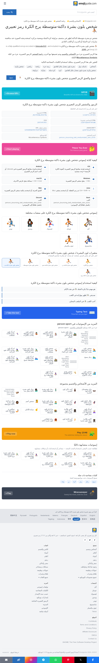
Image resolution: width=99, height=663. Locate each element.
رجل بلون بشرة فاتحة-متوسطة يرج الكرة (11, 454)
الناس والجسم (43, 549)
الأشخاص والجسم (75, 21)
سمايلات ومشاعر (42, 567)
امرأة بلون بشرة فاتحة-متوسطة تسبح (31, 358)
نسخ (11, 78)
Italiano (55, 515)
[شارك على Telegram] (43, 660)
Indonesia (61, 519)
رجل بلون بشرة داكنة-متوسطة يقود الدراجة (30, 350)
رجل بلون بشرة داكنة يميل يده (30, 390)
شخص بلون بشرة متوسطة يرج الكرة (69, 454)
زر (68, 482)
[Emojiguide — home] (85, 3)
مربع (94, 482)
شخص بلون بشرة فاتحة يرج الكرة (49, 464)
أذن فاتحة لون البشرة (70, 420)
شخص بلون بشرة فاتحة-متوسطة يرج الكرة (89, 455)
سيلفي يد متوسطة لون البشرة (12, 411)
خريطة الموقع (15, 652)
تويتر (95, 601)
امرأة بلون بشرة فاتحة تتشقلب (13, 333)
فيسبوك (94, 594)
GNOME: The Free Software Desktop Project (80, 642)
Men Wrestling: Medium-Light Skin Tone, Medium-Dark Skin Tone (88, 338)
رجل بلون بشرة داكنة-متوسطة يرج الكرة (49, 454)
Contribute (92, 621)
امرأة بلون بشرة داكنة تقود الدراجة (11, 350)
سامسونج (93, 604)
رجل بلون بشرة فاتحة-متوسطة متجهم (49, 402)
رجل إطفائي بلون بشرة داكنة (49, 420)
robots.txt (5, 652)
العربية (76, 519)
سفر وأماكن (92, 563)
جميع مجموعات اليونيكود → (87, 577)
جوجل (94, 590)
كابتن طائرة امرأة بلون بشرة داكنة (70, 411)
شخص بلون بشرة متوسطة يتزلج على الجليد (50, 334)
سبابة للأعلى (31, 409)
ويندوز (94, 597)
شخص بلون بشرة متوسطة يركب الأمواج (88, 373)
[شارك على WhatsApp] (56, 660)
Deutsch (74, 515)
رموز (95, 560)
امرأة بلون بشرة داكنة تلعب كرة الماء (69, 350)
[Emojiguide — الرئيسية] (94, 530)
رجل (87, 482)
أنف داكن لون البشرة (70, 390)
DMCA (94, 635)
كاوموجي (45, 608)
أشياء (95, 556)
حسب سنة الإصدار (41, 594)
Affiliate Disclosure (89, 632)
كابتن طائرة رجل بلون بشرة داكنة (88, 420)
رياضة (37, 67)
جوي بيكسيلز (92, 608)
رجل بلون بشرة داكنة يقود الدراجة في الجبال (69, 334)
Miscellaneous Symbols (38, 137)
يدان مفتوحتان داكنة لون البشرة (89, 391)
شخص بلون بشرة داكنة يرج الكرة (69, 464)
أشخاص (93, 67)
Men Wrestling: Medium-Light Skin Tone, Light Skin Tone (69, 362)
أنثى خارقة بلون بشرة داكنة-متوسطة (69, 402)
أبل (95, 587)
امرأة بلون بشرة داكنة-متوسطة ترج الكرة (50, 374)
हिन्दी (69, 519)
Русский (23, 515)
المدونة (45, 604)
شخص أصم (32, 401)
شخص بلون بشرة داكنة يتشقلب (51, 350)
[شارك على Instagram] (31, 660)
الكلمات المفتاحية (42, 590)
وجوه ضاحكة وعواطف (89, 567)
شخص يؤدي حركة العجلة (70, 372)
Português (33, 515)
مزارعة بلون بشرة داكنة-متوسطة (50, 411)
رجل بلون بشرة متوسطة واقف (49, 390)
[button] (74, 114)
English (92, 515)
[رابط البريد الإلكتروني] (6, 660)
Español (83, 515)
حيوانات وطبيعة (91, 570)
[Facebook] (95, 540)
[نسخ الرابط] (18, 660)
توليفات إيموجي (42, 587)
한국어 (84, 519)
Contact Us (92, 639)
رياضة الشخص (60, 21)
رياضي (29, 67)
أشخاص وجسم (91, 549)
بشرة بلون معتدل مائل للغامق (64, 67)
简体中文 (13, 515)
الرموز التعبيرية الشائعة (40, 601)
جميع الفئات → (43, 577)
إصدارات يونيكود (42, 597)
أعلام (95, 553)
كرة (60, 70)
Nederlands (45, 515)
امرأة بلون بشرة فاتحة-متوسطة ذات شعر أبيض (89, 411)
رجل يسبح (90, 357)
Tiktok (94, 611)
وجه (63, 482)
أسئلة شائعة (43, 611)
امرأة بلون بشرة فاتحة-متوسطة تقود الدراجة (12, 359)
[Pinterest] (85, 540)
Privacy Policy (91, 628)
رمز (81, 482)
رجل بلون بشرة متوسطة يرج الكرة (88, 464)
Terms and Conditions (88, 625)
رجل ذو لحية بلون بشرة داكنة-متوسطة (12, 402)
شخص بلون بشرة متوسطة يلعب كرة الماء (88, 350)
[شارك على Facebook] (93, 660)
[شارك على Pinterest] (68, 660)
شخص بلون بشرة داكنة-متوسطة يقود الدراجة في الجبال (50, 360)
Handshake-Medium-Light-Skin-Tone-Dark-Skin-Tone (11, 392)
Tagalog (51, 519)
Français (64, 515)
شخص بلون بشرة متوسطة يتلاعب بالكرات (30, 333)
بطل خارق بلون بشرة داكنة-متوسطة (88, 402)
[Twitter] (90, 540)
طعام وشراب (92, 574)
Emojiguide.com (90, 21)
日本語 (92, 519)
